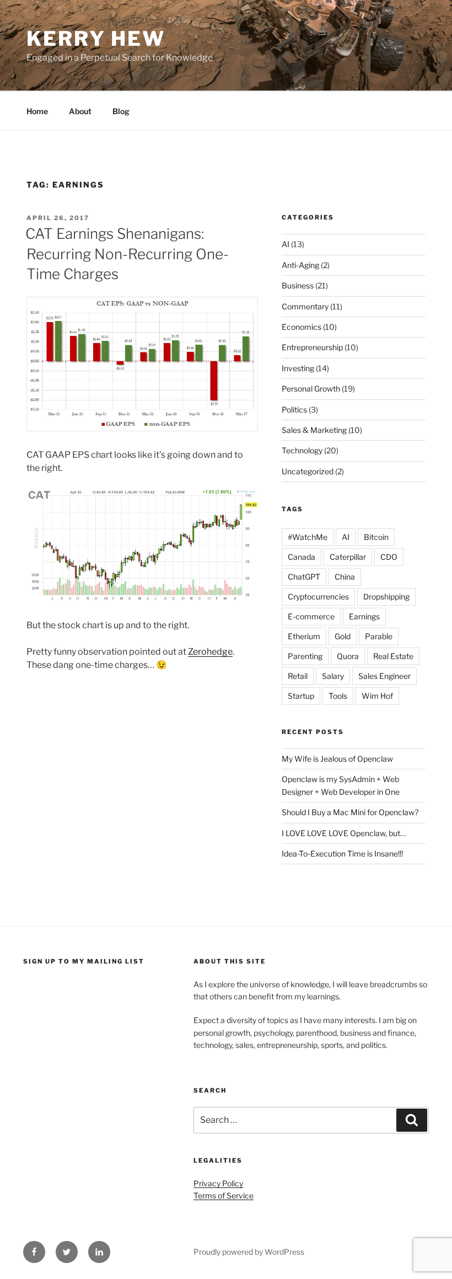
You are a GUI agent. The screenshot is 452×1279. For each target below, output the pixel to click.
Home (37, 111)
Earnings (364, 616)
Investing (298, 368)
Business (298, 285)
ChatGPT (304, 576)
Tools (338, 695)
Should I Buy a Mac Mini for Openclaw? (350, 812)
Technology (302, 450)
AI (285, 244)
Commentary (305, 306)
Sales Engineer (384, 676)
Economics (301, 326)
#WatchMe (307, 537)
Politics (294, 409)
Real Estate (393, 656)
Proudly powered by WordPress (248, 1251)
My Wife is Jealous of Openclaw (337, 758)
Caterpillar (348, 556)
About (80, 111)
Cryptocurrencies (318, 596)
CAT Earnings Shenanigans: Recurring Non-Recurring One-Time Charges (127, 253)
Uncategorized (307, 471)
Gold (343, 636)
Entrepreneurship (312, 347)
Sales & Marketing (314, 430)
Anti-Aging (300, 265)
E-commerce (311, 616)
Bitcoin (376, 537)
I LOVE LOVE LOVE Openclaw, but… (344, 833)
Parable (378, 636)
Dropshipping (386, 596)
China (345, 576)
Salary (333, 676)
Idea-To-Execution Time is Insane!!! (342, 853)
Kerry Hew (95, 38)
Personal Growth (311, 388)
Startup (301, 695)
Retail (298, 676)
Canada (301, 556)
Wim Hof (377, 695)
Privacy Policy (218, 1183)
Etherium (304, 636)
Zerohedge (210, 651)
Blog (121, 111)
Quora (348, 656)
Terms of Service (223, 1195)
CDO (388, 556)
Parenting (305, 656)
